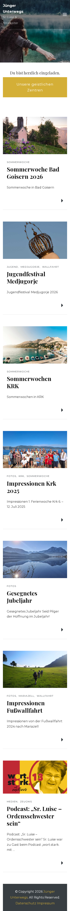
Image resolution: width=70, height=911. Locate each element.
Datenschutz (26, 903)
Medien (12, 801)
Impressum (46, 903)
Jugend (12, 266)
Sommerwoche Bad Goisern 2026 (33, 173)
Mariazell (26, 695)
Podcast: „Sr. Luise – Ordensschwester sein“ (34, 816)
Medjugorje (30, 266)
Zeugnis (26, 801)
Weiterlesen (47, 200)
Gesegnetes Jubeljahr (22, 596)
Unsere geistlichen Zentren (35, 87)
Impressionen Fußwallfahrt (26, 706)
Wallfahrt (50, 266)
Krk (21, 476)
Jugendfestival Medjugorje (26, 277)
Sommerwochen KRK (29, 382)
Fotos (11, 476)
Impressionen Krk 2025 (31, 487)
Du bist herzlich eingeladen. (35, 72)
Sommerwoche (18, 162)
